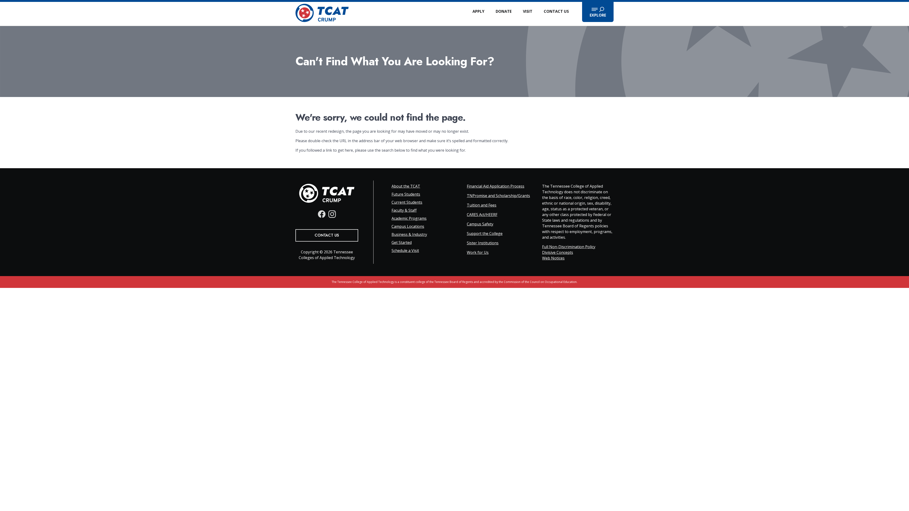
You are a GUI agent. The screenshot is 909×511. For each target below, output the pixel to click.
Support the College (485, 233)
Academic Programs (409, 218)
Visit (527, 11)
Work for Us (478, 252)
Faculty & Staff (404, 210)
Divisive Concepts (557, 252)
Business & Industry (409, 234)
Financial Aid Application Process (495, 186)
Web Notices (553, 258)
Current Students (407, 202)
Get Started (402, 242)
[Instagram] (332, 214)
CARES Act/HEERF (482, 214)
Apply (478, 11)
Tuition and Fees (481, 205)
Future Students (406, 194)
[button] (598, 12)
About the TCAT (406, 186)
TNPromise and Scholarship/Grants (498, 195)
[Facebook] (321, 214)
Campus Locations (408, 226)
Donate (504, 11)
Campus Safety (480, 224)
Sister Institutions (483, 243)
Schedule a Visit (405, 250)
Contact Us (556, 11)
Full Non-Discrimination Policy (568, 246)
